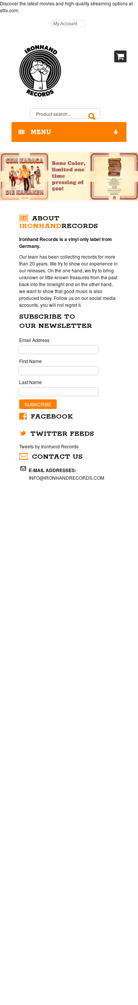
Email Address (34, 340)
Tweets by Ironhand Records (49, 446)
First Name (30, 361)
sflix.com (9, 10)
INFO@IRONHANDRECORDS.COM (66, 477)
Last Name (30, 382)
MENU (39, 132)
